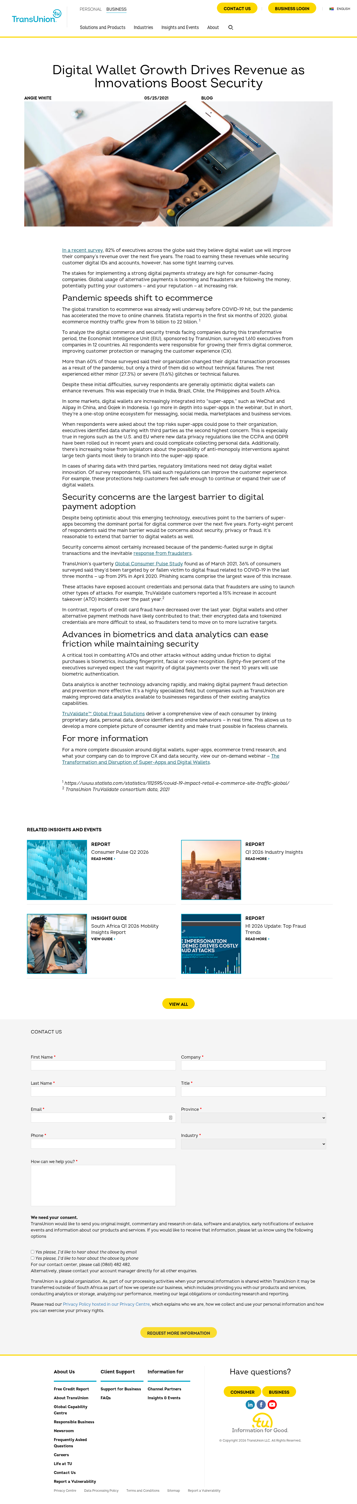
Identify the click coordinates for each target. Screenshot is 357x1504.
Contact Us (237, 8)
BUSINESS (116, 9)
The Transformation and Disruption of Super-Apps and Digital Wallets (170, 759)
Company (192, 1057)
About (213, 28)
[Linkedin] (250, 1410)
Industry (191, 1135)
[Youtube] (272, 1410)
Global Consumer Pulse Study (149, 564)
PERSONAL (91, 9)
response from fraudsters (163, 553)
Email (37, 1109)
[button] (230, 27)
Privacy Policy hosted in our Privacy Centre (106, 1304)
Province (191, 1109)
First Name (43, 1057)
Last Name (43, 1083)
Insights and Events (180, 28)
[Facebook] (261, 1410)
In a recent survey (82, 250)
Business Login (292, 8)
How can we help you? (54, 1161)
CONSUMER (243, 1392)
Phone (38, 1135)
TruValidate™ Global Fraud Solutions (103, 714)
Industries (143, 28)
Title (187, 1083)
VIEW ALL (178, 1004)
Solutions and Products (102, 28)
